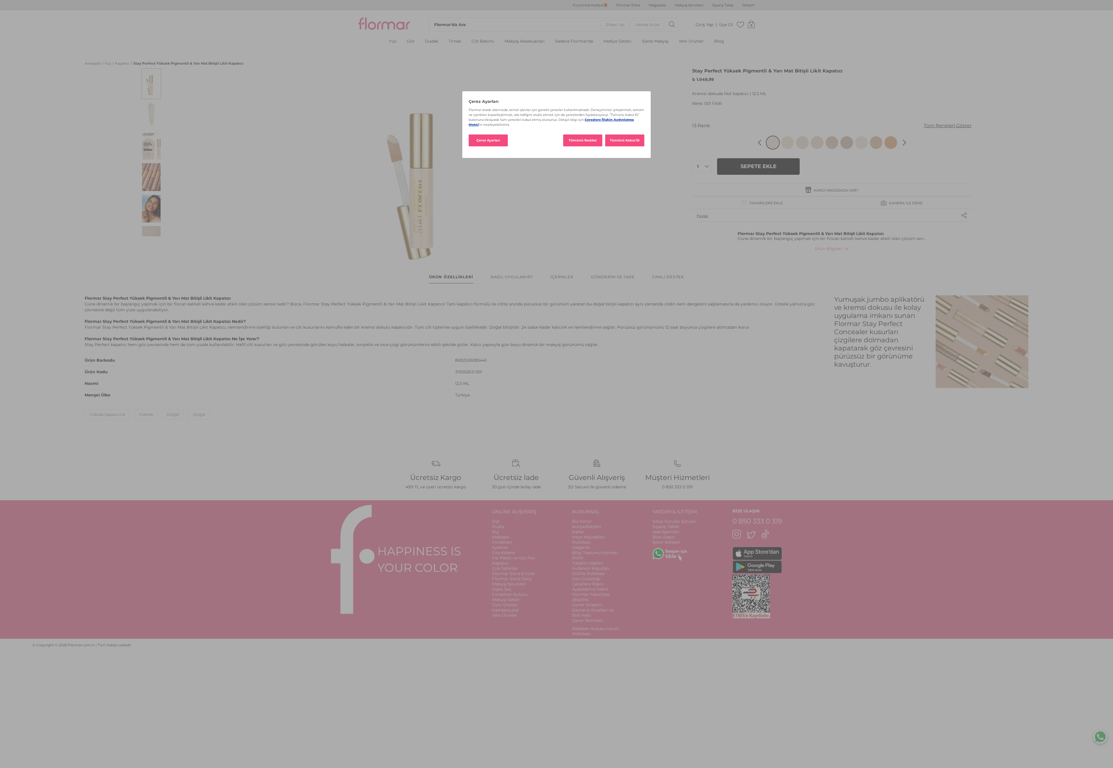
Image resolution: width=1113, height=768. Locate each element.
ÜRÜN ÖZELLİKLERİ (451, 276)
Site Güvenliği (586, 578)
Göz (410, 41)
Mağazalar (657, 5)
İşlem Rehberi (666, 542)
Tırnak (455, 41)
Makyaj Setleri (506, 599)
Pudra (498, 526)
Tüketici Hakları (587, 563)
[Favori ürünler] (740, 24)
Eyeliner (500, 547)
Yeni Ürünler (691, 41)
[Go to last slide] (759, 142)
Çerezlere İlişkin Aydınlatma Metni (590, 586)
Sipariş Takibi (665, 526)
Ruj (495, 531)
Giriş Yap (704, 24)
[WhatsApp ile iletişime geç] (1100, 738)
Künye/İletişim (586, 526)
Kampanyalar (505, 610)
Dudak (431, 41)
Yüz (392, 41)
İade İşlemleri (665, 531)
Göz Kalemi (503, 552)
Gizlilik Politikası (588, 573)
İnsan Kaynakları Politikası (588, 539)
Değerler (581, 547)
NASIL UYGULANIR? (512, 276)
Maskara (500, 537)
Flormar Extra (628, 5)
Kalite (578, 531)
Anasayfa (93, 63)
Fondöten (502, 542)
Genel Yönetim (587, 604)
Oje (495, 521)
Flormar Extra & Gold (513, 573)
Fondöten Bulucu (510, 594)
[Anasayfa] (384, 24)
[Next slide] (904, 142)
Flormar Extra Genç (512, 578)
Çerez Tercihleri (587, 620)
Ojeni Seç (502, 589)
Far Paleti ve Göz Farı (513, 557)
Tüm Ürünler (505, 604)
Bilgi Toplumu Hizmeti (595, 552)
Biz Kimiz (581, 521)
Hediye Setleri (617, 41)
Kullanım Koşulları (590, 568)
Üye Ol (726, 24)
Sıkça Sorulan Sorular (674, 521)
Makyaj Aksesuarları (525, 41)
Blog (719, 41)
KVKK (577, 557)
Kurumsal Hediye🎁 (590, 5)
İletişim (748, 5)
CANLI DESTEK (668, 276)
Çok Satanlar (505, 568)
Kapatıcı (122, 63)
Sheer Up (615, 24)
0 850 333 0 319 (677, 486)
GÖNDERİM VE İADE (613, 276)
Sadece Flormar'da (574, 41)
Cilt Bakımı (483, 41)
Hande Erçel (647, 24)
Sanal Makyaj (655, 41)
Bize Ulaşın (663, 537)
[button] (151, 83)
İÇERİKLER (562, 276)
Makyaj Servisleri (689, 5)
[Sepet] (751, 24)
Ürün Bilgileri (828, 248)
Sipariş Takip (723, 5)
